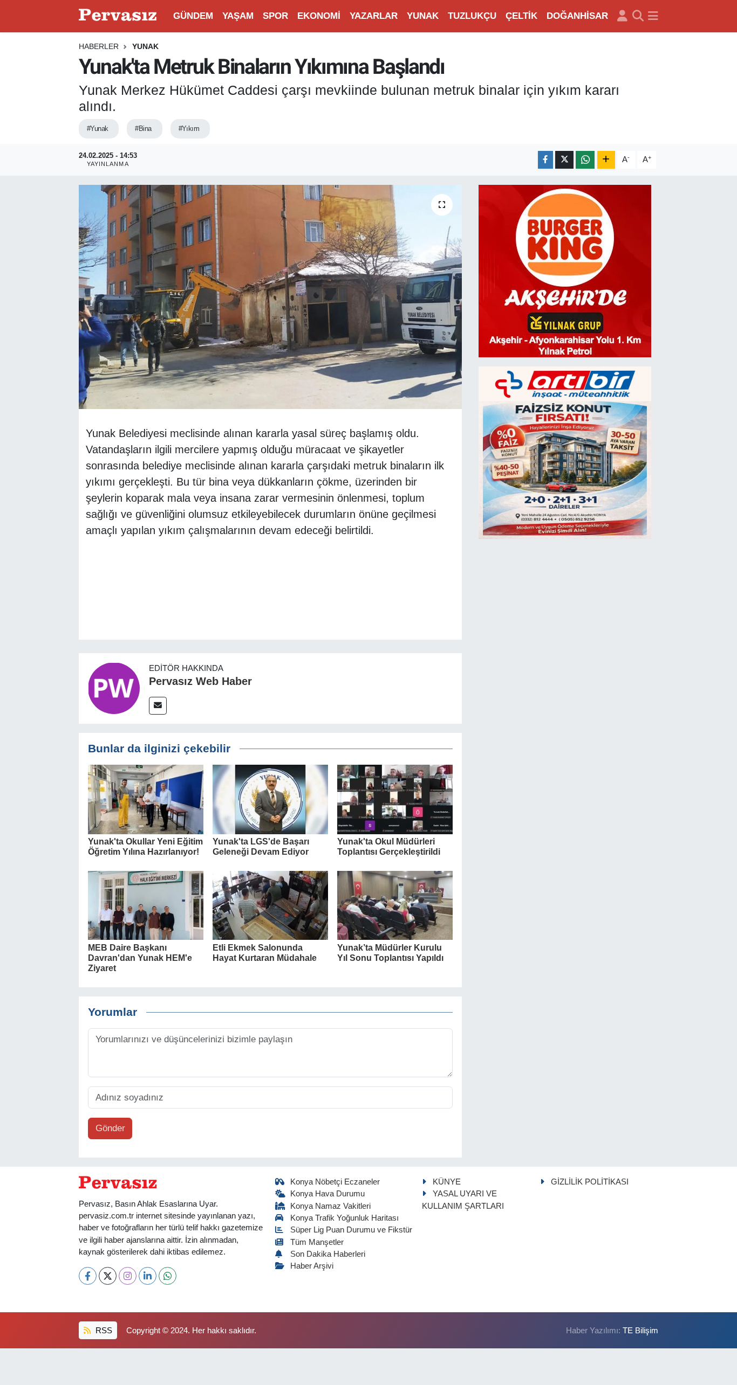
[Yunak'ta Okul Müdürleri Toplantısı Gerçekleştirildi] (395, 799)
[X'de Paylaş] (564, 160)
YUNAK (423, 16)
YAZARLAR (374, 16)
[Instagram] (128, 1276)
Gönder (110, 1128)
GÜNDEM (193, 16)
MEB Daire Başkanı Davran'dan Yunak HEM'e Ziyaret (140, 958)
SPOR (275, 16)
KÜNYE (447, 1182)
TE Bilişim (640, 1330)
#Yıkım (189, 128)
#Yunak (97, 128)
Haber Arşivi (311, 1266)
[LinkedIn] (147, 1276)
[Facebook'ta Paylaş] (545, 160)
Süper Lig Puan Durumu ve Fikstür (351, 1229)
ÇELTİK (521, 16)
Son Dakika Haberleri (327, 1254)
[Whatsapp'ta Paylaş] (585, 160)
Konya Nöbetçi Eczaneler (335, 1182)
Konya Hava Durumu (327, 1193)
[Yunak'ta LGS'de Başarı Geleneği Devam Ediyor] (270, 799)
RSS (102, 1330)
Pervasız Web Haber (200, 681)
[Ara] (638, 16)
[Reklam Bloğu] (565, 270)
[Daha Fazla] (606, 160)
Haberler (99, 46)
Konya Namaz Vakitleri (330, 1206)
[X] (108, 1276)
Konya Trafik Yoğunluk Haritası (344, 1218)
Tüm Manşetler (317, 1242)
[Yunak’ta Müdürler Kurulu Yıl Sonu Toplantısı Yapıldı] (395, 905)
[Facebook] (88, 1276)
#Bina (143, 128)
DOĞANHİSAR (577, 16)
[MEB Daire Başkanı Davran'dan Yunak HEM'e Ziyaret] (145, 905)
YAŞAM (238, 16)
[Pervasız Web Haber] (114, 688)
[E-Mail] (158, 706)
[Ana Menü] (653, 16)
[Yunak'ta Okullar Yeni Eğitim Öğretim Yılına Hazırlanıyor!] (145, 799)
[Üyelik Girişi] (622, 16)
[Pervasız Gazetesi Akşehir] (119, 16)
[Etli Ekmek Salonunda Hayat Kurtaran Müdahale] (270, 905)
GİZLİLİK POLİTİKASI (590, 1182)
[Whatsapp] (167, 1276)
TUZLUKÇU (472, 16)
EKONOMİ (318, 16)
